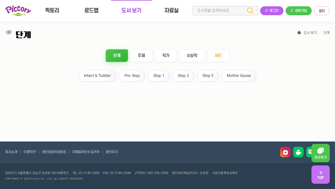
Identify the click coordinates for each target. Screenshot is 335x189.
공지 (322, 11)
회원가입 (301, 11)
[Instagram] (285, 152)
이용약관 (30, 152)
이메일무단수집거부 (85, 152)
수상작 (192, 55)
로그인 (274, 11)
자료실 (171, 11)
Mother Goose (239, 76)
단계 (327, 33)
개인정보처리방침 (54, 152)
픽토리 (52, 11)
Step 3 (208, 76)
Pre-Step (132, 76)
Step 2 (183, 76)
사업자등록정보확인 (225, 173)
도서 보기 (131, 11)
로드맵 (91, 11)
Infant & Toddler (97, 76)
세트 (218, 55)
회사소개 (11, 152)
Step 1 (158, 76)
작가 (165, 55)
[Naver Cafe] (298, 152)
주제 (141, 55)
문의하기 (112, 152)
